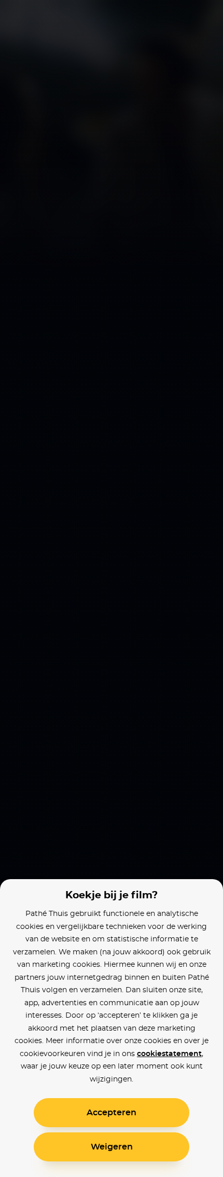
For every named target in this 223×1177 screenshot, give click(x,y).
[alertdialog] (111, 588)
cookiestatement (169, 1054)
